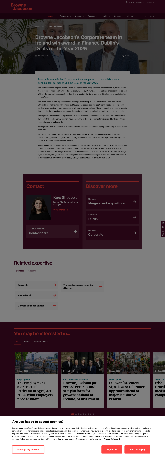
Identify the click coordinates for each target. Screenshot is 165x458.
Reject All (112, 449)
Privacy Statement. (111, 439)
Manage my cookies (28, 449)
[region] (82, 437)
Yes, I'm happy (137, 449)
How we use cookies (67, 439)
